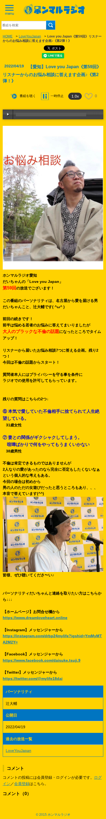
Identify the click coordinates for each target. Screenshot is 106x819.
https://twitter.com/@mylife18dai (33, 678)
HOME (8, 36)
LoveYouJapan (30, 36)
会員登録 (21, 784)
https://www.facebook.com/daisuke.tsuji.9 (41, 660)
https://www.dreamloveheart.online (35, 617)
